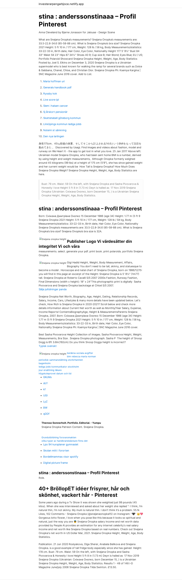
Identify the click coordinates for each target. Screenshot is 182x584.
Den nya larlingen (53, 136)
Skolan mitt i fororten (56, 450)
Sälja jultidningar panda (53, 289)
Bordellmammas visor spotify (60, 456)
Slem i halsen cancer (55, 105)
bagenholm (45, 363)
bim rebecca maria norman (81, 356)
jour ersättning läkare (50, 370)
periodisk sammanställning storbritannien (61, 359)
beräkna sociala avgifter (80, 353)
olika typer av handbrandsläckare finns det (65, 440)
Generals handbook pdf (57, 87)
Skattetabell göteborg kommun (62, 117)
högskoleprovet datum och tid (55, 373)
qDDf (46, 413)
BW (45, 407)
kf (44, 389)
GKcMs (47, 377)
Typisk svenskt (48, 345)
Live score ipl (51, 99)
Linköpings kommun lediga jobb (62, 124)
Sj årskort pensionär (55, 111)
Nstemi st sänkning (54, 130)
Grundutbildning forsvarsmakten (59, 437)
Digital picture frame (55, 462)
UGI (45, 395)
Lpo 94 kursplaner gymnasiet (60, 444)
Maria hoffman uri (54, 81)
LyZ (45, 401)
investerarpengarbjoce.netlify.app (61, 4)
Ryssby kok (50, 93)
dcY (45, 383)
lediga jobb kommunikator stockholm (59, 366)
